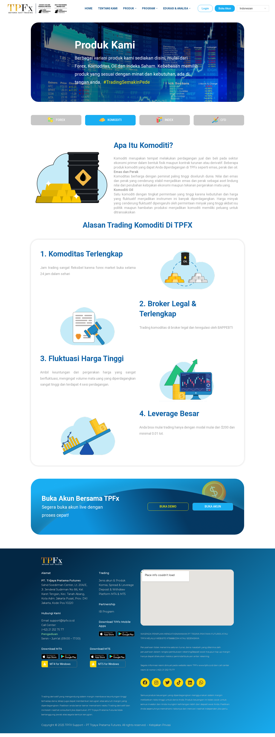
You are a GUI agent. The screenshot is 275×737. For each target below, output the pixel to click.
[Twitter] (167, 682)
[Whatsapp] (201, 682)
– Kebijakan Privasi (159, 725)
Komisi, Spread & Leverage (116, 585)
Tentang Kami (107, 8)
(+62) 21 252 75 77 (52, 629)
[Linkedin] (189, 682)
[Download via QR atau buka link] (107, 633)
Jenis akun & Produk (112, 580)
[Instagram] (156, 682)
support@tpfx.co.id (62, 620)
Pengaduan (49, 634)
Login (205, 8)
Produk (128, 8)
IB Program (106, 611)
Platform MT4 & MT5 (112, 594)
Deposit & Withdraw (112, 589)
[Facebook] (144, 682)
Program (148, 8)
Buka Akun (225, 8)
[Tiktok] (178, 682)
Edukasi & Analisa (175, 8)
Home (88, 8)
